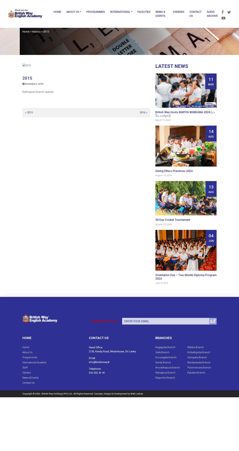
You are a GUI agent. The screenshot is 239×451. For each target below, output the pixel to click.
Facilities (133, 8)
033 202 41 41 (97, 372)
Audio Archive (207, 11)
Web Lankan (137, 393)
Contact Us (189, 11)
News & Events (150, 11)
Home (47, 8)
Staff (25, 367)
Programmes (85, 8)
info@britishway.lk (99, 362)
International (110, 8)
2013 (30, 112)
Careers (172, 8)
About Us (62, 8)
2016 (142, 112)
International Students (34, 362)
